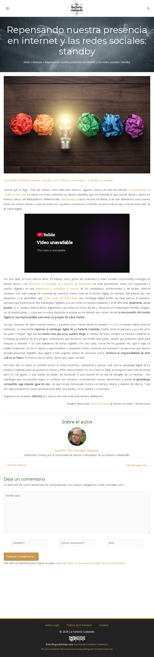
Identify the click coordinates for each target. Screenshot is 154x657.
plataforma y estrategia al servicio (57, 288)
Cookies (104, 625)
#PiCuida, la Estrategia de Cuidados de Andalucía (60, 284)
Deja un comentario (73, 180)
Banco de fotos (100, 403)
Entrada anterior (15, 465)
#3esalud (113, 324)
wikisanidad (68, 199)
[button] (148, 8)
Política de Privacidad (79, 625)
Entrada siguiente (138, 465)
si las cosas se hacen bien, (61, 298)
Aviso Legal (52, 625)
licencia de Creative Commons (90, 644)
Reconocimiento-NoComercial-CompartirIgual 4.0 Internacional (76, 649)
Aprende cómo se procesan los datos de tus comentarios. (91, 563)
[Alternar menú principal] (7, 8)
